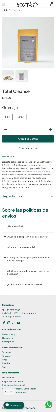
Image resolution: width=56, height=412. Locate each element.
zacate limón (38, 171)
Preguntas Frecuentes (13, 381)
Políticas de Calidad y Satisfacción (19, 388)
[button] (51, 4)
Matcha (6, 363)
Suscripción (8, 341)
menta (24, 171)
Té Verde (6, 356)
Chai (4, 359)
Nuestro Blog (8, 334)
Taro (4, 367)
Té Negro (6, 352)
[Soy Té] (27, 4)
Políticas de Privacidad (13, 385)
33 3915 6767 (13, 310)
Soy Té (32, 408)
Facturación (8, 377)
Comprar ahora (28, 148)
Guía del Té (7, 338)
